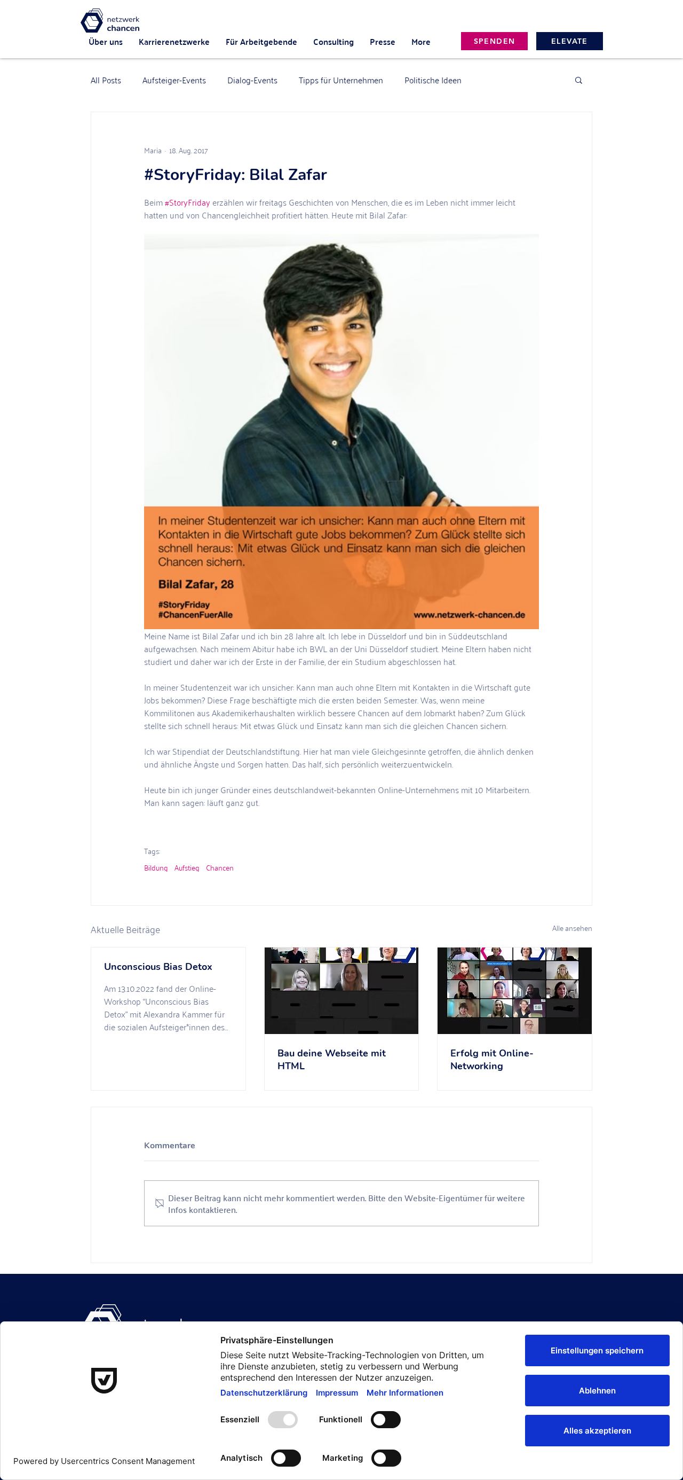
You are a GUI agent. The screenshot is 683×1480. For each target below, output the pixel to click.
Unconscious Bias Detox (158, 966)
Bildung (156, 867)
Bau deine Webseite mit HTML (331, 1059)
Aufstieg (187, 867)
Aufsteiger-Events (174, 79)
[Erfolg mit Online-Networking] (515, 990)
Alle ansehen (572, 928)
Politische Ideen (433, 79)
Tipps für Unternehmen (341, 79)
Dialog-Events (252, 79)
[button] (579, 79)
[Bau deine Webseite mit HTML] (342, 990)
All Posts (106, 79)
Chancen (220, 867)
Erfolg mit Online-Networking (492, 1059)
